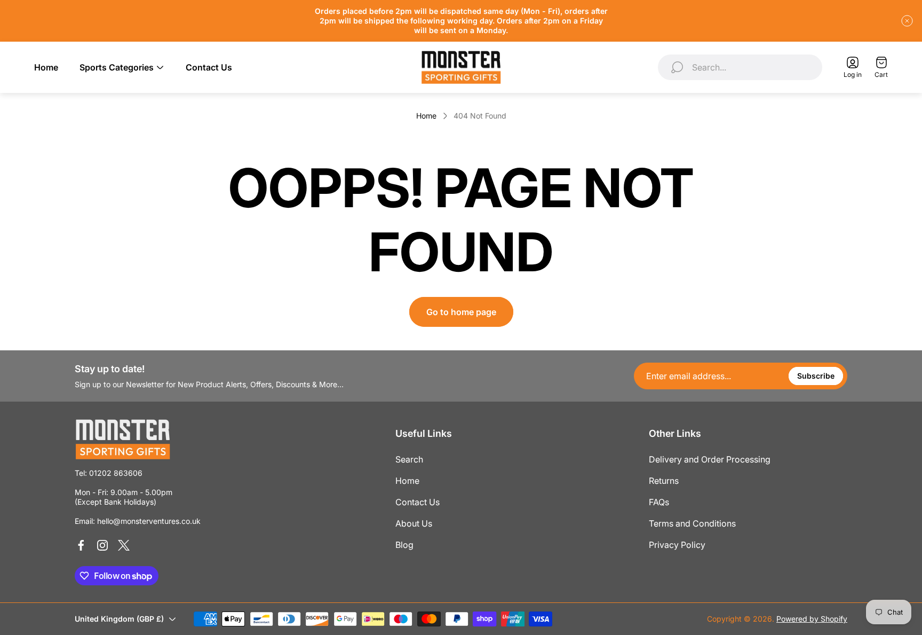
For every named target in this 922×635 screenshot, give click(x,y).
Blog (404, 544)
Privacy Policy (677, 544)
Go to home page (461, 312)
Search (409, 459)
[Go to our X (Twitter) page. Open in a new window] (123, 545)
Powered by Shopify (811, 618)
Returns (664, 480)
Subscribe (815, 375)
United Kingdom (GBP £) (119, 618)
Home (426, 115)
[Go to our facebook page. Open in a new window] (81, 545)
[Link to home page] (123, 439)
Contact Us (417, 502)
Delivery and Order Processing (709, 459)
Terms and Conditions (692, 523)
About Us (413, 523)
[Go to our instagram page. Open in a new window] (102, 545)
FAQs (659, 502)
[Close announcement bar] (907, 20)
